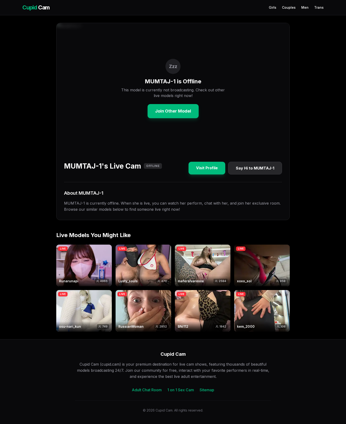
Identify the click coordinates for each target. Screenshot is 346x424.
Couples (289, 7)
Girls (272, 7)
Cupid (36, 7)
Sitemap (207, 390)
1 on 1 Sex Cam (180, 390)
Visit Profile (207, 168)
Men (305, 7)
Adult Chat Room (147, 390)
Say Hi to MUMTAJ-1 (255, 168)
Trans (319, 7)
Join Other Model (173, 111)
